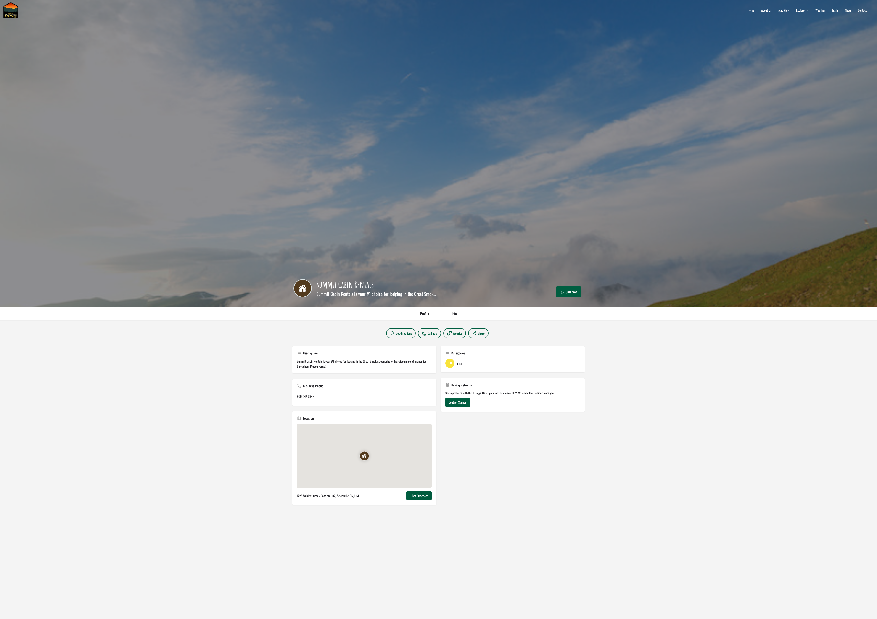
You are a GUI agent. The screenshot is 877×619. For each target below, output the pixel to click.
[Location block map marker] (364, 456)
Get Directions (420, 495)
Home (751, 10)
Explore (800, 10)
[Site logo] (11, 9)
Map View (783, 10)
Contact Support (458, 402)
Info (454, 313)
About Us (766, 10)
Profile (424, 313)
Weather (820, 10)
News (848, 10)
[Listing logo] (302, 288)
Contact (862, 10)
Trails (835, 10)
